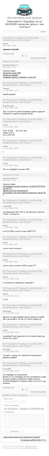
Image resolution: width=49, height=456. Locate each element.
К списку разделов (38, 58)
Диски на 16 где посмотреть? (15, 191)
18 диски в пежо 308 (12, 73)
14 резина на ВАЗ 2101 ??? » (33, 440)
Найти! (43, 31)
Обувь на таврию (10, 75)
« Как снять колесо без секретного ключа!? (21, 437)
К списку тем (8, 54)
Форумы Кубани (31, 446)
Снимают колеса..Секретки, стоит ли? (19, 77)
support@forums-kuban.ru (29, 448)
